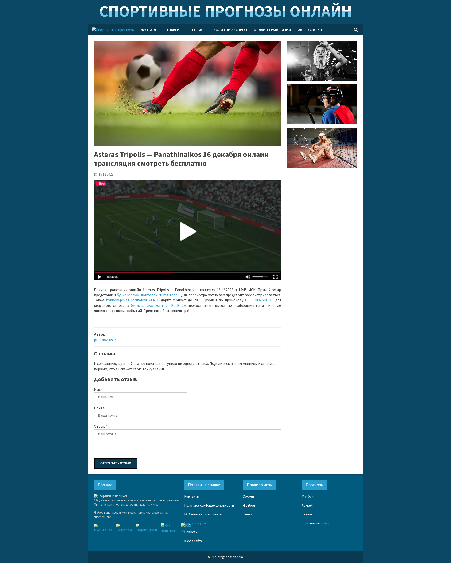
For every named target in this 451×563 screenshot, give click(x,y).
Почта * (100, 408)
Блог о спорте (309, 29)
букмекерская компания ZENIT (132, 300)
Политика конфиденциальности (209, 505)
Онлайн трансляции (272, 29)
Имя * (98, 389)
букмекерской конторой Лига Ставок (148, 295)
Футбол (148, 29)
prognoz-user (105, 340)
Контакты (191, 496)
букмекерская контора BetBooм (158, 305)
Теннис (196, 29)
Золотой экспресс (231, 29)
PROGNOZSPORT (259, 300)
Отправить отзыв (115, 463)
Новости (191, 532)
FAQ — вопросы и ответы (203, 514)
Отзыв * (101, 426)
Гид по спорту (195, 523)
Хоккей (172, 29)
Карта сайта (193, 541)
